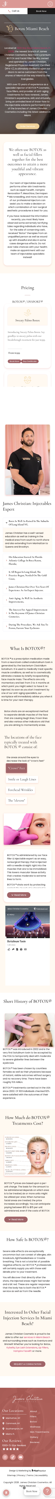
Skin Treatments (39, 1431)
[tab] (16, 768)
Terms (30, 1475)
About (33, 1411)
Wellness (35, 1426)
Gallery (34, 1437)
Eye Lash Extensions (26, 1347)
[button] (27, 523)
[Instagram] (5, 1457)
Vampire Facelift (22, 1351)
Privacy (21, 1475)
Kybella (10, 1347)
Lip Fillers (43, 1347)
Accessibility (41, 1475)
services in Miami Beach (37, 1337)
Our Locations (12, 1410)
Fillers (33, 1416)
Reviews (34, 1442)
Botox (33, 1421)
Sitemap (11, 1475)
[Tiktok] (13, 1457)
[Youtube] (20, 1457)
